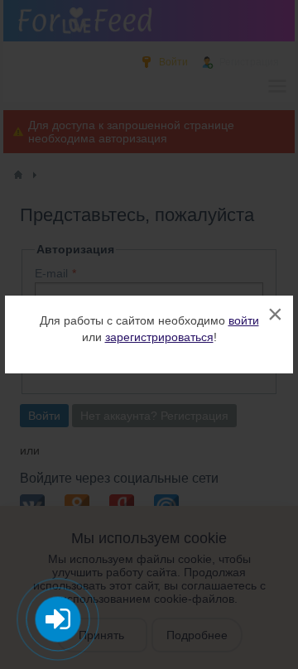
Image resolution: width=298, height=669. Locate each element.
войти (243, 320)
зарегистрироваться (159, 337)
